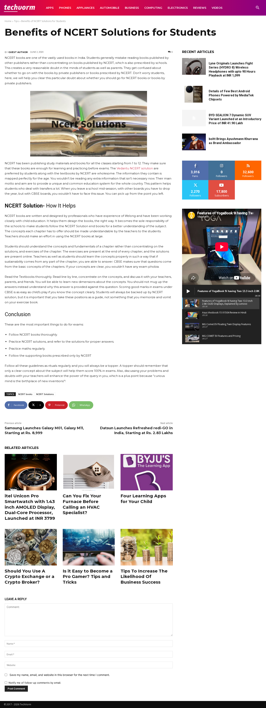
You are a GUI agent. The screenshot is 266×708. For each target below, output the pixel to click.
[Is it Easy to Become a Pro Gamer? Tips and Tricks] (89, 547)
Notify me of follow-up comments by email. (35, 682)
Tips (16, 21)
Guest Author (18, 52)
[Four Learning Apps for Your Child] (147, 472)
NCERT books (25, 394)
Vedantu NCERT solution (135, 168)
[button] (257, 8)
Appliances (85, 8)
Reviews (199, 8)
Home (8, 21)
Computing (153, 8)
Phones (65, 8)
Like (195, 162)
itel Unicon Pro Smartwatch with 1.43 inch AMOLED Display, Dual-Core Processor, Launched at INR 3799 (30, 507)
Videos (217, 8)
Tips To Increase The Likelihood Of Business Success (144, 576)
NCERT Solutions (45, 394)
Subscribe (222, 181)
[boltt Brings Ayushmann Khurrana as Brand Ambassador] (194, 142)
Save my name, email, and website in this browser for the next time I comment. (60, 674)
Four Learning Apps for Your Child (143, 498)
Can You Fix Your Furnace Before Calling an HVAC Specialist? (82, 504)
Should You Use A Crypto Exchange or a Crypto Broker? (29, 576)
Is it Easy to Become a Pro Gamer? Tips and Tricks (88, 576)
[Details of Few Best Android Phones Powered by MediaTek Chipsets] (194, 94)
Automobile (109, 8)
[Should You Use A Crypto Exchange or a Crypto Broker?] (31, 547)
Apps (50, 8)
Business (132, 8)
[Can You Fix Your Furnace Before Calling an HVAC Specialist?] (89, 472)
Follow (221, 162)
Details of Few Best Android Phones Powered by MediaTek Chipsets (231, 95)
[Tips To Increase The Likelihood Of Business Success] (147, 547)
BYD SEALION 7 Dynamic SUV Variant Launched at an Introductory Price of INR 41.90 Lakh (235, 119)
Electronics (178, 8)
